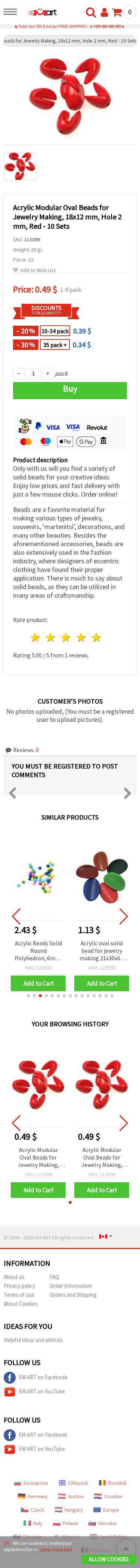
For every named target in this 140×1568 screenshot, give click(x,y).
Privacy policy (19, 1285)
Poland (70, 1523)
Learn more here (56, 1549)
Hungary (74, 1509)
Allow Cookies (109, 1559)
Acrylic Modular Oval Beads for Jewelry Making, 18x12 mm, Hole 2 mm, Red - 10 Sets (38, 1158)
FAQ (54, 1276)
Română (117, 1483)
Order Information (71, 1285)
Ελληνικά (78, 1483)
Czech (37, 1509)
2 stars (51, 637)
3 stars (66, 637)
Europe (111, 1509)
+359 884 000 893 (107, 26)
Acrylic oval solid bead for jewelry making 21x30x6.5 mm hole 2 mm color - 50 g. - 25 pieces (102, 951)
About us (14, 1276)
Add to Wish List (38, 270)
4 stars (81, 637)
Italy (38, 1523)
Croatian (113, 1496)
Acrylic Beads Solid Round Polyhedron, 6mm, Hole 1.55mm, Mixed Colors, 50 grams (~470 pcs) (38, 951)
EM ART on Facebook (43, 1377)
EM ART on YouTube (42, 1391)
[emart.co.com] (38, 13)
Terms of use (19, 1294)
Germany (38, 1496)
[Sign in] (106, 12)
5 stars (96, 637)
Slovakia (107, 1523)
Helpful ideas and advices (33, 1339)
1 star (35, 637)
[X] (6, 1543)
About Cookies (21, 1303)
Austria (76, 1496)
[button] (28, 995)
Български (36, 1483)
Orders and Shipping (73, 1294)
